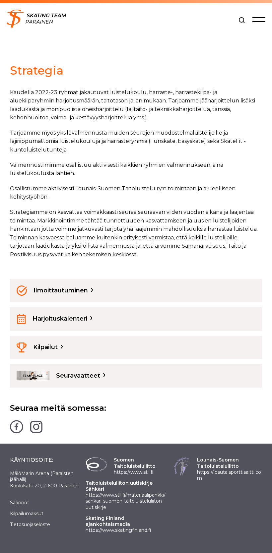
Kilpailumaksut (26, 514)
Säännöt (19, 503)
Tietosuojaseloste (30, 524)
